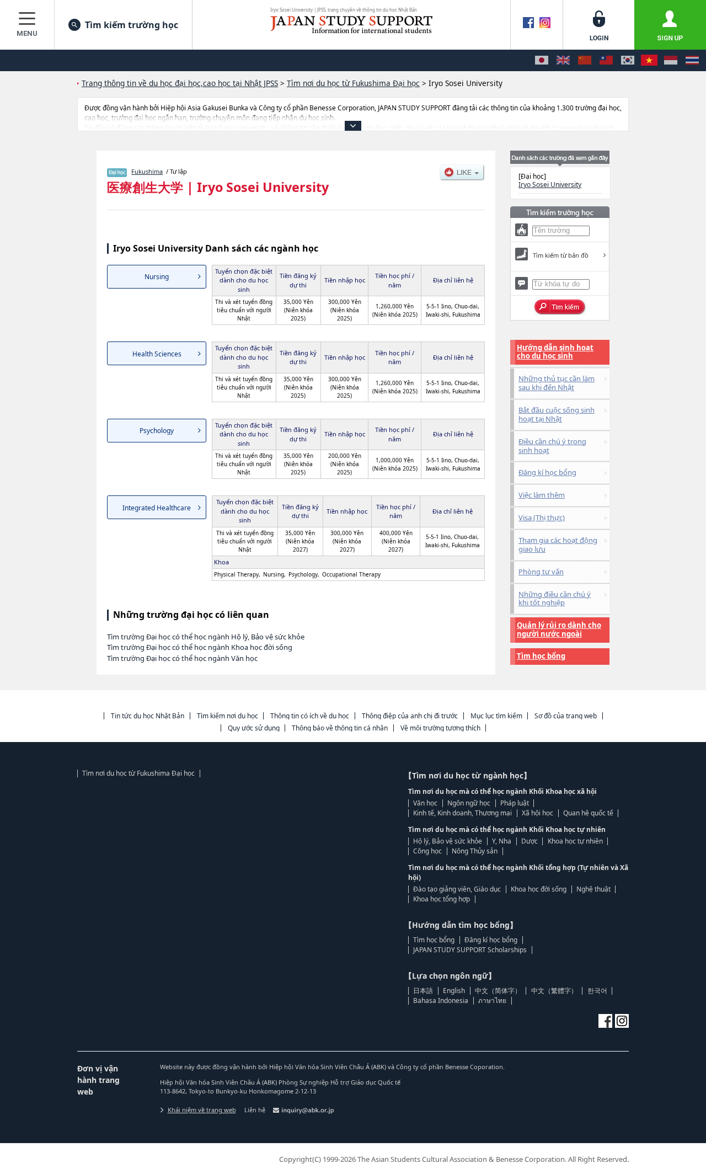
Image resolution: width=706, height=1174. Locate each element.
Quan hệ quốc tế (588, 813)
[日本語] (541, 60)
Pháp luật (514, 803)
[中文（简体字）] (584, 60)
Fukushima (147, 171)
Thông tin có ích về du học (309, 715)
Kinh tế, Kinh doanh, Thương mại (462, 813)
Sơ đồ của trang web (565, 715)
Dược (529, 841)
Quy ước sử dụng (254, 728)
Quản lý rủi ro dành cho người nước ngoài (559, 629)
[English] (563, 60)
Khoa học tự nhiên (575, 841)
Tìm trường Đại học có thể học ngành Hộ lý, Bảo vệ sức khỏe (205, 637)
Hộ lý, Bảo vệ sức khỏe (447, 841)
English (454, 990)
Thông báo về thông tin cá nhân (340, 728)
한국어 (597, 990)
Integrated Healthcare (156, 508)
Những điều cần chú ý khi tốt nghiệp (554, 598)
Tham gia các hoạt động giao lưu (557, 544)
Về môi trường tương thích (440, 728)
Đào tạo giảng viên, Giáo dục (457, 889)
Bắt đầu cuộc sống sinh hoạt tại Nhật (556, 414)
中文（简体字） (498, 990)
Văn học (425, 803)
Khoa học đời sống (538, 889)
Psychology (157, 430)
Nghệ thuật (593, 889)
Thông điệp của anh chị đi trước (410, 715)
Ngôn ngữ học (468, 803)
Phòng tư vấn (541, 572)
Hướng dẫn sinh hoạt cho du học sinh (555, 352)
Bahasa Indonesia (440, 1000)
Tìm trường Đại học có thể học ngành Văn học (182, 658)
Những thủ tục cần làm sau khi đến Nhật (556, 382)
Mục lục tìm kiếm (496, 715)
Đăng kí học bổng (547, 472)
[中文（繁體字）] (606, 60)
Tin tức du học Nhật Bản (147, 715)
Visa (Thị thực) (541, 517)
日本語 (423, 990)
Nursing (157, 276)
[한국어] (627, 60)
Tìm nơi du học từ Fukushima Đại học (138, 773)
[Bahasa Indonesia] (670, 60)
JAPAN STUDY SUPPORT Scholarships (470, 949)
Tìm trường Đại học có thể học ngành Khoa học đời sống (199, 647)
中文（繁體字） (554, 990)
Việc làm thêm (541, 495)
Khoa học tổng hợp (441, 899)
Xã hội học (537, 813)
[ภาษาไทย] (692, 60)
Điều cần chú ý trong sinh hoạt (552, 445)
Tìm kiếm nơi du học (227, 715)
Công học (427, 851)
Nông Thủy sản (475, 851)
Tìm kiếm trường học (131, 25)
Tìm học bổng (541, 656)
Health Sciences (156, 354)
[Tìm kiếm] (560, 307)
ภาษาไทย (492, 1000)
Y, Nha (501, 841)
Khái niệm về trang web (202, 1110)
